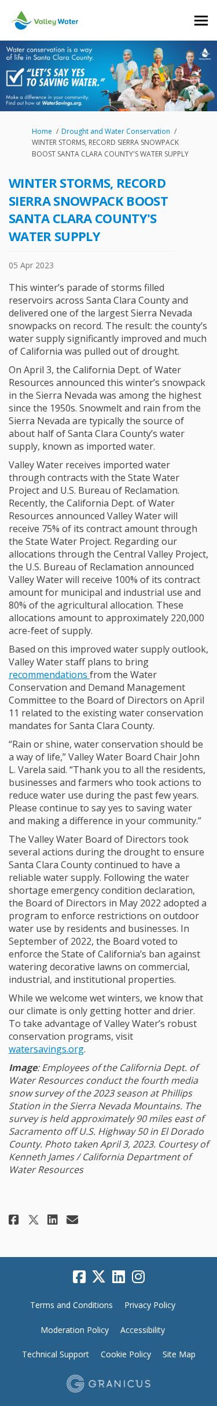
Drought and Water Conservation (115, 131)
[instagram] (138, 1277)
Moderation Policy (75, 1329)
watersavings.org (46, 1049)
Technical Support (55, 1354)
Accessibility (142, 1329)
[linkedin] (119, 1277)
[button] (15, 1220)
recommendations (49, 674)
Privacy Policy (149, 1304)
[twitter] (99, 1277)
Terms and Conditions (71, 1304)
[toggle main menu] (201, 20)
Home (42, 131)
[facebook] (79, 1277)
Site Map (179, 1354)
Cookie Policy (126, 1354)
